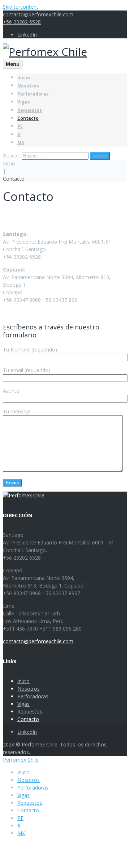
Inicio (23, 78)
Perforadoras (33, 94)
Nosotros (28, 86)
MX (20, 142)
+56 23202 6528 (22, 21)
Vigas (23, 102)
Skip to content (20, 6)
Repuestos (29, 110)
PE (20, 126)
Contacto (28, 118)
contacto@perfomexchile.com (38, 14)
